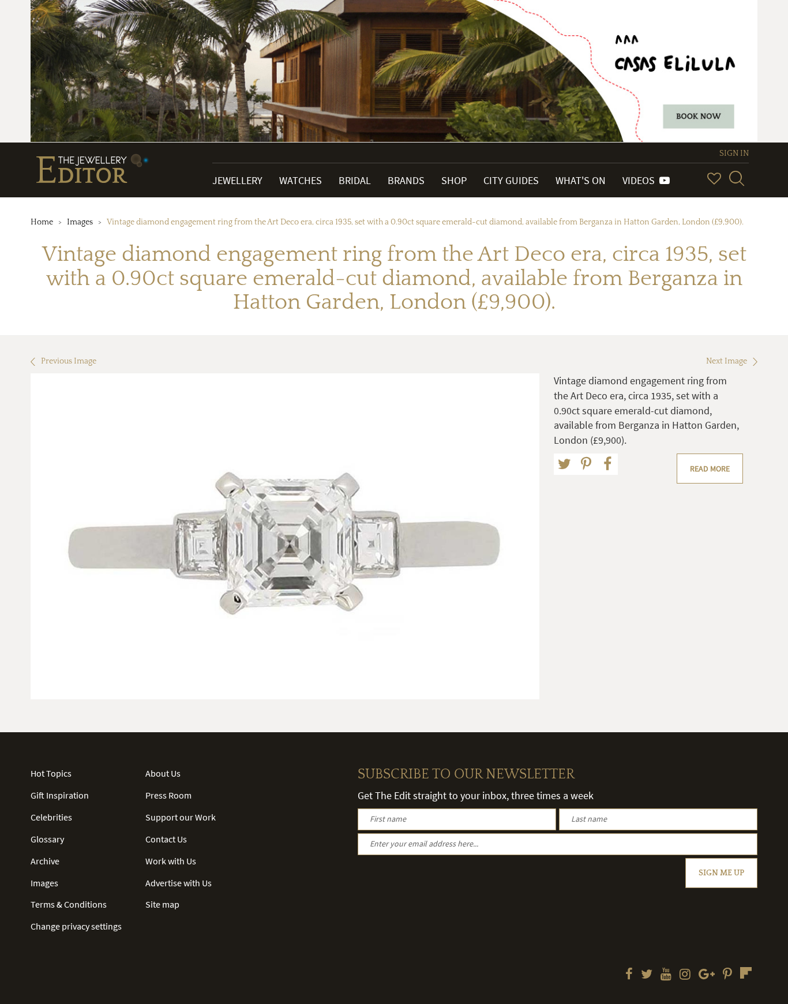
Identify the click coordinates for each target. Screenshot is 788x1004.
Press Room (168, 795)
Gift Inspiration (60, 795)
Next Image (726, 361)
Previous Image (68, 361)
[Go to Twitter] (646, 975)
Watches (300, 180)
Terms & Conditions (69, 904)
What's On (581, 180)
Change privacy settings (76, 926)
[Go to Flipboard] (746, 973)
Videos (640, 180)
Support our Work (180, 817)
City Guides (511, 180)
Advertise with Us (178, 883)
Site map (162, 904)
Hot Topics (51, 773)
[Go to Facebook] (629, 975)
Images (80, 222)
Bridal (355, 180)
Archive (45, 861)
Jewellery (237, 180)
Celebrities (51, 817)
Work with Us (170, 861)
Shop (454, 180)
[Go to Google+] (707, 975)
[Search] (737, 178)
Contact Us (166, 839)
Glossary (47, 839)
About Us (163, 773)
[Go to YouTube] (666, 975)
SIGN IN (734, 153)
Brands (406, 180)
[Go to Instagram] (685, 975)
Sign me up (721, 873)
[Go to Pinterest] (727, 975)
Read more (710, 468)
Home (42, 222)
